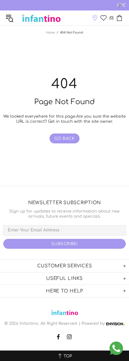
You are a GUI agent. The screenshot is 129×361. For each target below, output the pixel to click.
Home (50, 32)
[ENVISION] (115, 323)
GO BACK (64, 138)
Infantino (41, 18)
